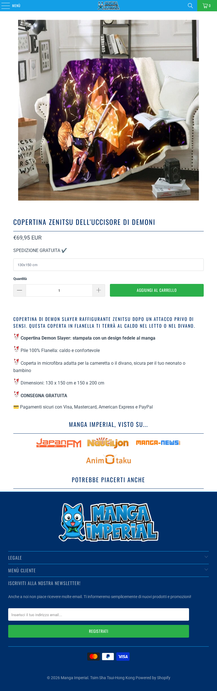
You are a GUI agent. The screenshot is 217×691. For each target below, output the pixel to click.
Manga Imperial (74, 677)
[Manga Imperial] (108, 5)
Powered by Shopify (153, 677)
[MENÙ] (2, 5)
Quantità (20, 279)
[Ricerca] (190, 5)
